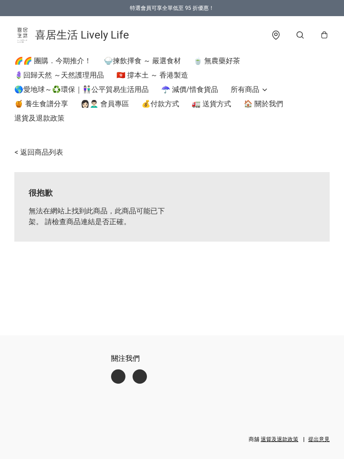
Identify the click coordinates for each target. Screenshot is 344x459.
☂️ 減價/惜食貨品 (189, 89)
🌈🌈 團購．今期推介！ (52, 60)
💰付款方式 (160, 104)
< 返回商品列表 (38, 152)
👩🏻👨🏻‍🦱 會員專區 (105, 104)
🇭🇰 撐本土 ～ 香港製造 (152, 75)
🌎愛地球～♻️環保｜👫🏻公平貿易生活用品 (81, 89)
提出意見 (319, 439)
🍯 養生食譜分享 (41, 104)
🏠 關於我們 (263, 104)
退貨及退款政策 (39, 118)
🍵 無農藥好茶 (217, 60)
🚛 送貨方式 (211, 104)
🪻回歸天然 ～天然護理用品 (59, 75)
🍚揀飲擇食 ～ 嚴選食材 (142, 60)
